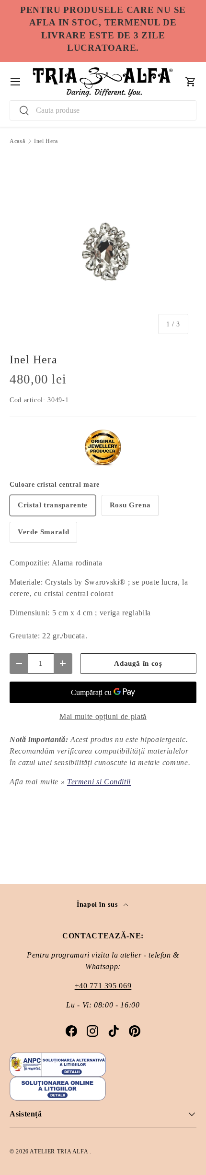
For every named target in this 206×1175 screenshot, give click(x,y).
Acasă (17, 141)
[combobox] (103, 110)
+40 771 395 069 (103, 986)
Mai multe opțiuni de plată (103, 716)
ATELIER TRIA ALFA (60, 1151)
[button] (190, 81)
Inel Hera (46, 141)
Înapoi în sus (98, 904)
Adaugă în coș (138, 663)
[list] (103, 249)
